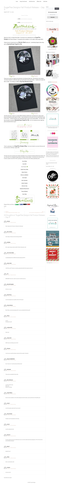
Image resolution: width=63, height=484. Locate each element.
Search (47, 6)
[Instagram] (52, 133)
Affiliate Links (39, 1)
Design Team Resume (23, 1)
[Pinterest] (54, 133)
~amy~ (55, 70)
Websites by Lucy (56, 262)
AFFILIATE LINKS (54, 82)
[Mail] (51, 133)
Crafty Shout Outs (32, 1)
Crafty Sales (45, 1)
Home (17, 1)
